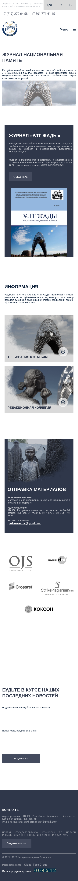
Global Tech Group (35, 864)
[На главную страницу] (9, 35)
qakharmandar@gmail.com (24, 523)
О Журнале (20, 176)
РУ (60, 5)
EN (70, 5)
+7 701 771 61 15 (43, 14)
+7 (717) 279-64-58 (15, 14)
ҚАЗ (49, 5)
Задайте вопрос (17, 843)
